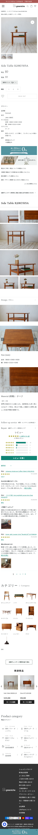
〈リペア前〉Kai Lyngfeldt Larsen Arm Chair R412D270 (17, 496)
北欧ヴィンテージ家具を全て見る (19, 662)
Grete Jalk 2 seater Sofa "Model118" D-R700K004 (21, 534)
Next (35, 339)
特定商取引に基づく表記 (27, 797)
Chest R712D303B (25, 693)
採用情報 (22, 813)
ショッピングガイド (25, 769)
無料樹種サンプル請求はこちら (9, 176)
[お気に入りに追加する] (3, 96)
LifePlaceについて (25, 809)
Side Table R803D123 (10, 693)
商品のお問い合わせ (25, 782)
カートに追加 (10, 702)
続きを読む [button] (28, 488)
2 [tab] (21, 349)
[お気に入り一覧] (35, 6)
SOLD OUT (22, 96)
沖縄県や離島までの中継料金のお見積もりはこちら (15, 172)
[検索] (28, 6)
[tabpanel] (19, 339)
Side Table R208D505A (21, 11)
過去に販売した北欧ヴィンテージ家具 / (11, 14)
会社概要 (22, 806)
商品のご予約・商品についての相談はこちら (13, 168)
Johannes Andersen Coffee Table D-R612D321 (19, 471)
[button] (10, 442)
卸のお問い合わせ (25, 785)
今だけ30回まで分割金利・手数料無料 (19, 1)
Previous (2, 339)
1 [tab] (17, 349)
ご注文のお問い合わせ (26, 779)
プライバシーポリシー (26, 794)
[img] (5, 474)
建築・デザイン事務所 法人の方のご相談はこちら (15, 180)
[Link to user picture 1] (6, 524)
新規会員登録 (23, 772)
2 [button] (16, 574)
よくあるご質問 (24, 776)
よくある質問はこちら (30, 184)
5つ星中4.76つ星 (24, 436)
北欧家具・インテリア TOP (8, 11)
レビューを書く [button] (19, 458)
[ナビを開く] (3, 6)
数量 (2, 89)
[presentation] (1, 686)
